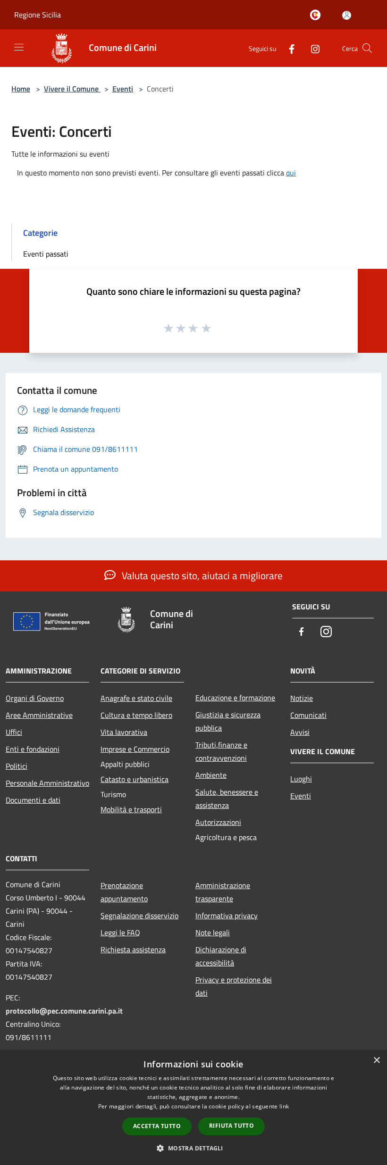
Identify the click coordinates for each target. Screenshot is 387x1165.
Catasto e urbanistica (134, 779)
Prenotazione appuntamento (124, 892)
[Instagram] (311, 48)
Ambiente (211, 775)
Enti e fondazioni (32, 749)
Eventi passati (45, 253)
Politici (16, 766)
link (284, 1106)
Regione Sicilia (37, 14)
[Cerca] (367, 48)
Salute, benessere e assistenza (226, 798)
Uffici (14, 732)
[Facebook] (287, 48)
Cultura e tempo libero (136, 715)
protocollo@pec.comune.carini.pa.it (64, 1010)
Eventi (122, 88)
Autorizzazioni (218, 822)
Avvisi (300, 732)
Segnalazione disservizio (139, 915)
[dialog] (193, 1107)
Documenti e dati (33, 800)
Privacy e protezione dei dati (233, 986)
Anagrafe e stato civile (136, 698)
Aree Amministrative (39, 715)
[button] (193, 1148)
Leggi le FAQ (120, 932)
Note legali (212, 932)
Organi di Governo (35, 698)
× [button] (376, 1060)
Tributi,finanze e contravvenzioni (221, 751)
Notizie (301, 698)
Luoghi (301, 778)
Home (20, 88)
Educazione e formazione (235, 697)
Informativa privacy (226, 915)
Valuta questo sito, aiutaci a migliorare (201, 575)
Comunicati (308, 715)
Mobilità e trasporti (131, 809)
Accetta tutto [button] (157, 1126)
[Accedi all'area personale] (347, 15)
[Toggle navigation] (19, 47)
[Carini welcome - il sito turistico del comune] (317, 15)
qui (291, 172)
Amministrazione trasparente (222, 892)
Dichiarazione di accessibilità (220, 956)
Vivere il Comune (72, 88)
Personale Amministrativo (47, 783)
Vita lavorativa (124, 732)
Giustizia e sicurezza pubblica (228, 721)
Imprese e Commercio (135, 749)
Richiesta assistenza (133, 949)
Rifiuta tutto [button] (231, 1126)
